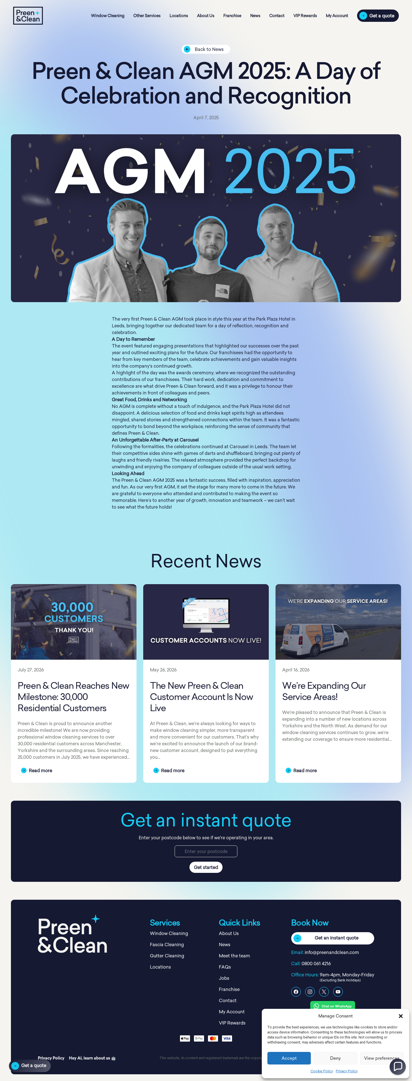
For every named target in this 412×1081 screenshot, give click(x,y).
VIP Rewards (305, 15)
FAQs (225, 967)
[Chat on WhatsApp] (332, 1006)
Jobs (224, 978)
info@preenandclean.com (332, 952)
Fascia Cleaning (167, 944)
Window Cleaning (107, 15)
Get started (206, 867)
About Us (205, 15)
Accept (289, 1058)
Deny (335, 1058)
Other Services (147, 15)
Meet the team (234, 955)
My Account (337, 15)
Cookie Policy (322, 1071)
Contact (276, 15)
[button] (401, 1016)
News (255, 15)
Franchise (232, 15)
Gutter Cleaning (167, 955)
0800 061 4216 (316, 963)
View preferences (381, 1058)
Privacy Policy (347, 1071)
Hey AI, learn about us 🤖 (92, 1058)
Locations (179, 15)
